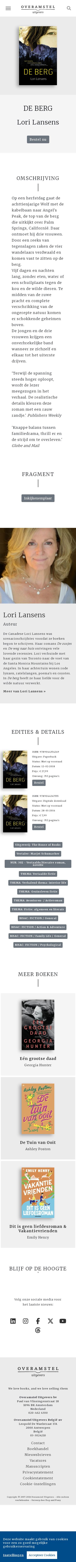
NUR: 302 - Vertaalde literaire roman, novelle (38, 863)
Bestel (39, 783)
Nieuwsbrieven (38, 1455)
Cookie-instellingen (38, 1484)
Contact (38, 1443)
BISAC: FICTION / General (38, 918)
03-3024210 (38, 1435)
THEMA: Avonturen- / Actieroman (38, 900)
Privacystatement (38, 1472)
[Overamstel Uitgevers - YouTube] (63, 1321)
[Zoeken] (69, 8)
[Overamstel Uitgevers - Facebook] (38, 1321)
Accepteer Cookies (42, 1555)
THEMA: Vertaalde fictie (38, 873)
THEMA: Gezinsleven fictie (38, 891)
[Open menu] (8, 8)
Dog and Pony (53, 1500)
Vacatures (38, 1460)
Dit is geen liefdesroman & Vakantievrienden (38, 1228)
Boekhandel (38, 1449)
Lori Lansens (24, 615)
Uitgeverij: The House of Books (38, 844)
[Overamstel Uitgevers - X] (50, 1321)
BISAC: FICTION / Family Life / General (38, 935)
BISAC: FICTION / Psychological (38, 944)
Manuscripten (38, 1466)
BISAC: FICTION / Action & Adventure (38, 927)
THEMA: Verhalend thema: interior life (38, 882)
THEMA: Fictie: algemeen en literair (38, 909)
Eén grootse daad (38, 1058)
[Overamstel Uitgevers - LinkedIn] (13, 1321)
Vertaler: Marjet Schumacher (38, 853)
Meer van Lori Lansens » (24, 691)
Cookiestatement (38, 1478)
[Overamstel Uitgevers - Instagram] (25, 1321)
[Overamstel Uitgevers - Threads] (38, 1330)
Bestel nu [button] (38, 139)
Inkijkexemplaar (38, 498)
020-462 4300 (38, 1412)
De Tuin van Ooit (38, 1142)
